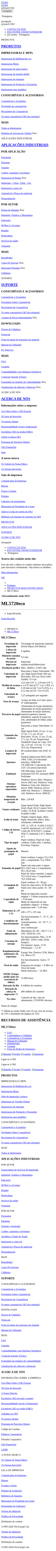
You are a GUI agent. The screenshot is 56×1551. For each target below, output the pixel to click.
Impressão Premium (10, 268)
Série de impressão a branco (14, 1096)
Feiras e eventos (8, 491)
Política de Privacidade (12, 1516)
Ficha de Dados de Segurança (21, 1049)
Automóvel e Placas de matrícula (16, 193)
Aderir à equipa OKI (11, 437)
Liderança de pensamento (13, 501)
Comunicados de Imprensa (13, 481)
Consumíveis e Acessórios (13, 101)
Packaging (6, 157)
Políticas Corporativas (11, 1434)
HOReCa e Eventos (10, 225)
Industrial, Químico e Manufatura (17, 215)
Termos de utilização (11, 1511)
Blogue (4, 486)
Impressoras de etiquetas (12, 79)
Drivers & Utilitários (10, 329)
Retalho (5, 230)
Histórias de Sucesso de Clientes (16, 133)
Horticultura (7, 235)
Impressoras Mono (10, 64)
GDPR (4, 1449)
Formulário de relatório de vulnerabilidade (21, 382)
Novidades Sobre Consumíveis (15, 302)
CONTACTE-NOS (16, 29)
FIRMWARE (13, 1043)
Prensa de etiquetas (10, 210)
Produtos (11, 585)
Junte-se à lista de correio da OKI (17, 511)
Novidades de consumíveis (13, 106)
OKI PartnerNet (8, 447)
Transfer (5, 167)
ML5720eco (13, 631)
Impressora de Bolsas (11, 178)
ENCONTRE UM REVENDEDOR (24, 32)
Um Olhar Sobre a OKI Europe (16, 411)
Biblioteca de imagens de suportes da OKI (21, 516)
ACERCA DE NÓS (15, 399)
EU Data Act (7, 350)
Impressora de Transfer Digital (15, 1101)
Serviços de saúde (9, 241)
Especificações (8, 618)
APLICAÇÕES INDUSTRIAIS (24, 145)
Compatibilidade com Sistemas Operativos (21, 372)
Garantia (5, 366)
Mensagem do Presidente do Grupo (17, 506)
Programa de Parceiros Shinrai (15, 442)
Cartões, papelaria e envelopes (15, 173)
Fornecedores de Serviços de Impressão (19, 1170)
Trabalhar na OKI (9, 1414)
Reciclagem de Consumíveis (14, 111)
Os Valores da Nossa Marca (14, 464)
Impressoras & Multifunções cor (16, 58)
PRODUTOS (11, 46)
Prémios (5, 496)
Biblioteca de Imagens (11, 1496)
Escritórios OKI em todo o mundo (17, 1398)
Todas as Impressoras (11, 128)
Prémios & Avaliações (11, 1490)
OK (3, 577)
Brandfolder (7, 257)
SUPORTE (9, 285)
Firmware (5, 334)
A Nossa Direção (9, 1393)
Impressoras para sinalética (13, 89)
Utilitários (5, 273)
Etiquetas (5, 162)
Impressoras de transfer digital (15, 74)
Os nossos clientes (9, 421)
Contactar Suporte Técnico (13, 377)
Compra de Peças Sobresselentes (16, 317)
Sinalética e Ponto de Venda (14, 1236)
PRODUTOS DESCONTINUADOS (25, 588)
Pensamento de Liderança (13, 1506)
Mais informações (9, 572)
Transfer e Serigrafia (10, 1226)
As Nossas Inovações (11, 469)
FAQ (3, 361)
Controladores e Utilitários (19, 1035)
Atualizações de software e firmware (18, 387)
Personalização (8, 198)
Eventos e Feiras (9, 1485)
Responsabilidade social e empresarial (19, 426)
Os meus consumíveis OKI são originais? (20, 116)
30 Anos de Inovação (11, 416)
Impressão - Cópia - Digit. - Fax (16, 183)
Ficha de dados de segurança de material (20, 339)
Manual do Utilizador (11, 345)
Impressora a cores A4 (11, 188)
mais (3, 452)
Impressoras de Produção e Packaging (19, 84)
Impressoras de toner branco (14, 69)
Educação (5, 220)
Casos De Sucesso (10, 263)
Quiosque (5, 246)
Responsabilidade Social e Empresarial (19, 1403)
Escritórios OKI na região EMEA (17, 432)
